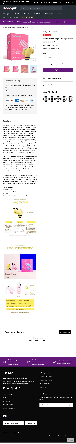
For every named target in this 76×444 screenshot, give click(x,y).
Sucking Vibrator (11, 27)
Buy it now (58, 70)
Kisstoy (45, 32)
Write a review (65, 332)
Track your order (44, 383)
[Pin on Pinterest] (56, 92)
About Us (6, 397)
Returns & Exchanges (45, 380)
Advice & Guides (13, 17)
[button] (72, 8)
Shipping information (45, 376)
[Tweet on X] (49, 92)
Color (44, 53)
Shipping (45, 48)
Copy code (68, 22)
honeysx (8, 432)
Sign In (43, 2)
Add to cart (63, 64)
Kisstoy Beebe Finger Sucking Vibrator (25, 27)
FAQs (72, 436)
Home (4, 27)
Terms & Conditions (63, 436)
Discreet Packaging (9, 408)
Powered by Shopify (15, 432)
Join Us (35, 2)
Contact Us (6, 401)
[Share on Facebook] (53, 92)
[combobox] (41, 8)
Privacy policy (52, 436)
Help (4, 17)
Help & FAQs (43, 387)
